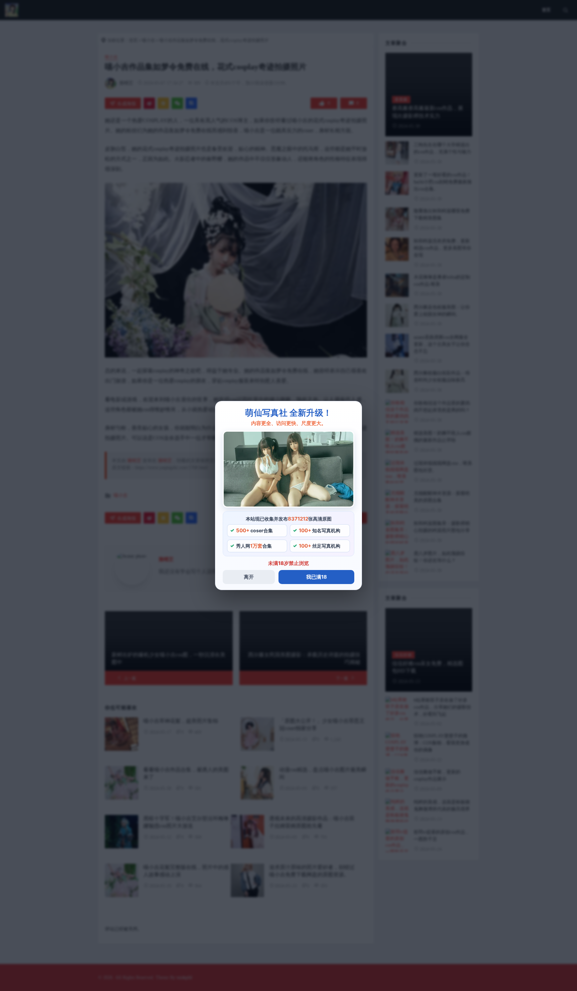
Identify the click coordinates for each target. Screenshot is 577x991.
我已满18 (316, 577)
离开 (249, 577)
